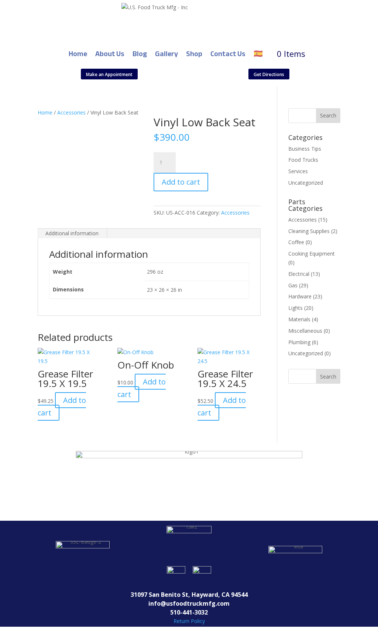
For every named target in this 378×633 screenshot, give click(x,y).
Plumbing (299, 342)
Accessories (71, 112)
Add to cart (181, 182)
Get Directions (269, 74)
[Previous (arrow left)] (13, 316)
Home (78, 54)
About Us (109, 54)
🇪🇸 (258, 54)
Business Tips (304, 148)
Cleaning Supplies (309, 231)
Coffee (296, 242)
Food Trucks (303, 159)
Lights (295, 307)
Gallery (166, 54)
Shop (194, 54)
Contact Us (227, 54)
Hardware (300, 296)
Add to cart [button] (62, 406)
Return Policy (189, 621)
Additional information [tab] (72, 233)
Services (298, 171)
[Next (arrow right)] (365, 316)
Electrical (298, 273)
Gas (293, 285)
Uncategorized (305, 182)
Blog (140, 54)
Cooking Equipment (311, 253)
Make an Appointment (109, 74)
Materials (299, 319)
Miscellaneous (305, 330)
